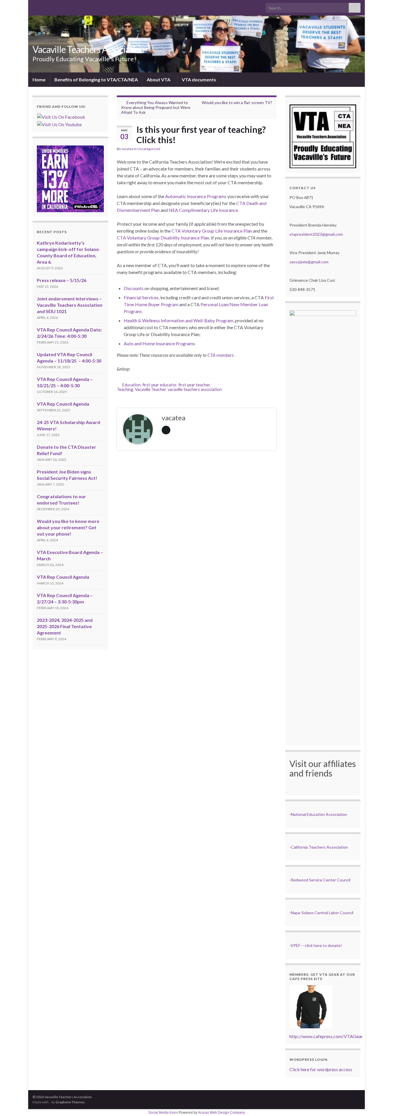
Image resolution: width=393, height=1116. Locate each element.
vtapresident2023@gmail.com (316, 234)
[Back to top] (380, 1103)
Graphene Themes (70, 1102)
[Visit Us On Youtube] (59, 123)
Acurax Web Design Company (221, 1113)
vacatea (127, 149)
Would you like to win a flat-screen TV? (237, 102)
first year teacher (194, 384)
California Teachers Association (319, 847)
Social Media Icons (163, 1113)
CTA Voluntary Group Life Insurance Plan (211, 230)
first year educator (159, 384)
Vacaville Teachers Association (88, 49)
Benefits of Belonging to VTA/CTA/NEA (96, 79)
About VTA (159, 79)
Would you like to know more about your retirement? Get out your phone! (68, 527)
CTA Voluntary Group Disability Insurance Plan (163, 237)
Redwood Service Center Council (320, 879)
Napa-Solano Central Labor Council (322, 912)
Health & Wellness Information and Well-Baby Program (178, 320)
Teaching (125, 389)
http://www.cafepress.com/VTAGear (326, 1036)
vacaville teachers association (195, 389)
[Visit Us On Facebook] (61, 116)
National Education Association (319, 814)
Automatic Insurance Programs (195, 196)
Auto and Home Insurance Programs (159, 343)
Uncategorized (148, 149)
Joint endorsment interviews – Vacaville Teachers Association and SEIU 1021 (69, 305)
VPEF (295, 945)
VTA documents (199, 79)
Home (39, 79)
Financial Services (141, 297)
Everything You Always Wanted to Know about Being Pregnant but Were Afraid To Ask (155, 107)
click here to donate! (323, 945)
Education (131, 384)
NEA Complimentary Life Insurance (203, 210)
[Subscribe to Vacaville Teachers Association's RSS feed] (35, 6)
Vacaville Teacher (150, 389)
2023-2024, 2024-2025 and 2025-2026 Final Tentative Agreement (65, 626)
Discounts (134, 288)
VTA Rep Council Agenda (63, 403)
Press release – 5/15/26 (61, 280)
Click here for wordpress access (320, 1069)
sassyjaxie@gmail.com (309, 261)
